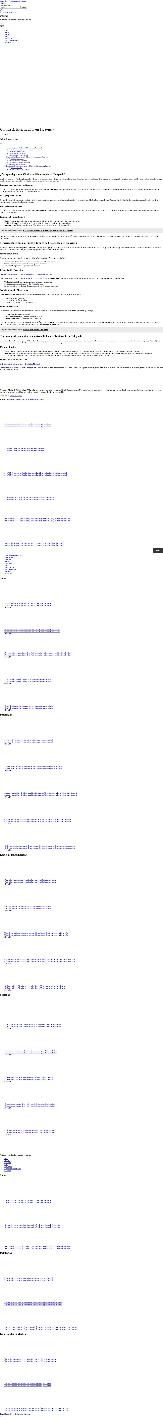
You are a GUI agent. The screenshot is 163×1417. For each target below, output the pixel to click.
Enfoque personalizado (18, 151)
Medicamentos (9, 557)
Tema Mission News (7, 1414)
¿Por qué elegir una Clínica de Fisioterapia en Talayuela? (24, 148)
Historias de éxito (16, 168)
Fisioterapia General (17, 159)
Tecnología (8, 573)
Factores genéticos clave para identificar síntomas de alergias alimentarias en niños (33, 766)
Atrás (2, 26)
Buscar (158, 550)
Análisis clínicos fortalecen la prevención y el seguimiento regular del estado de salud (34, 543)
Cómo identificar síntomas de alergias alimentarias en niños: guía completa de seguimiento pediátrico (39, 959)
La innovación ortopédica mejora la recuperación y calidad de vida (27, 679)
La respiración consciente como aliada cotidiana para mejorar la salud (28, 740)
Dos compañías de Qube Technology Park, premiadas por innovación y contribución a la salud (37, 519)
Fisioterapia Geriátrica (18, 164)
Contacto (7, 42)
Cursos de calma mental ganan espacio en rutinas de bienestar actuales (28, 706)
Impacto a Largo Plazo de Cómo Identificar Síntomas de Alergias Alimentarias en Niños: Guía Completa (40, 793)
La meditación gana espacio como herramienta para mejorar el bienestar (29, 497)
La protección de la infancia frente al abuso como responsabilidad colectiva (30, 1051)
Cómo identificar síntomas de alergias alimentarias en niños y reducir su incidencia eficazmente (37, 819)
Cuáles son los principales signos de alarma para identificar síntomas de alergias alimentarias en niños (39, 846)
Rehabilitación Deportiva (19, 160)
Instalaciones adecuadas (18, 153)
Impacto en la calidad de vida (20, 169)
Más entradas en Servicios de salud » (31, 399)
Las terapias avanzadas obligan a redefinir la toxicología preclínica (27, 424)
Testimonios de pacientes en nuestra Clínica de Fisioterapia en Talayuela (28, 166)
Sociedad (7, 34)
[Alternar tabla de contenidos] (1, 144)
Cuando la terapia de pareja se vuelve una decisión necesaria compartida (29, 1104)
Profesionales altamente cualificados (22, 150)
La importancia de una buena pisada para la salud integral (24, 448)
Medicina (7, 559)
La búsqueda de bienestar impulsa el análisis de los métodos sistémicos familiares (32, 1024)
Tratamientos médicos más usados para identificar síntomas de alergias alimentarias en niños (36, 933)
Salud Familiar (9, 567)
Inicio (6, 30)
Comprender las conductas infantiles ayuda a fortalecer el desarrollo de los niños (32, 630)
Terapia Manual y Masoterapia (20, 162)
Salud (6, 36)
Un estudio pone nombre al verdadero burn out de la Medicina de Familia (30, 880)
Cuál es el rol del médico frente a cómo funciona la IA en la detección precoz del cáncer (35, 986)
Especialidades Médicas (12, 40)
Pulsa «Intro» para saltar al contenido (13, 1)
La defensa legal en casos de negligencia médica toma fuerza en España (29, 1130)
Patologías (8, 38)
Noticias (7, 32)
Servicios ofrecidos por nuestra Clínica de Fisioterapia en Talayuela (27, 157)
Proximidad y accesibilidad (19, 155)
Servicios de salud (16, 396)
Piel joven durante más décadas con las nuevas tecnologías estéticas (27, 906)
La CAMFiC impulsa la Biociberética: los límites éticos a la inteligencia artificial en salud (35, 473)
